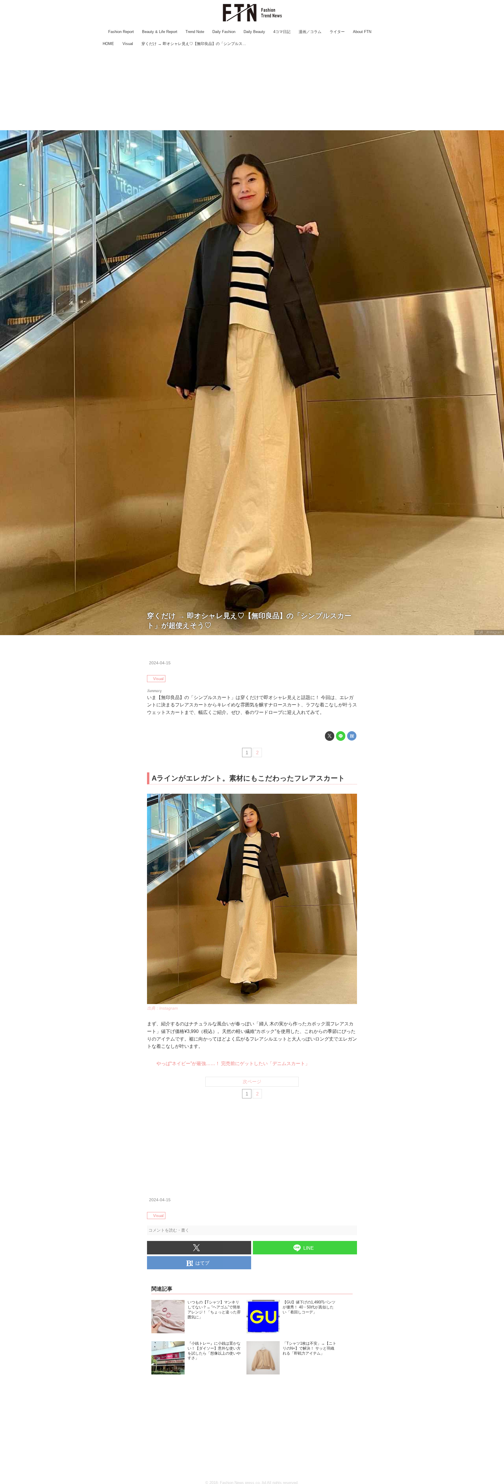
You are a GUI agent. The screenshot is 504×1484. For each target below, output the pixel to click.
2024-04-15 (160, 662)
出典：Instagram (489, 632)
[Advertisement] (252, 89)
